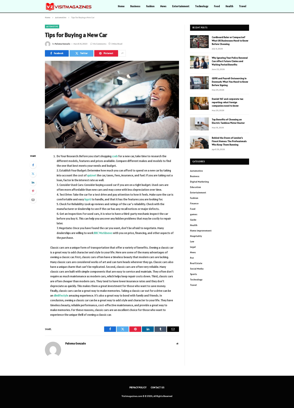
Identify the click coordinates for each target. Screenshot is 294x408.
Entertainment (180, 6)
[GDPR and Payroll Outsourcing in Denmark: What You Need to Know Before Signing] (199, 82)
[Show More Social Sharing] (122, 53)
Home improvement (200, 230)
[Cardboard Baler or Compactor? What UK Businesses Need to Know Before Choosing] (199, 41)
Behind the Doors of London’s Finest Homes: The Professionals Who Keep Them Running (229, 141)
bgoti (88, 199)
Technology (201, 6)
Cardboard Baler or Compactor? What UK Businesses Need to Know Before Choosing (230, 41)
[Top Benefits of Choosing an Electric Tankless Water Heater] (199, 123)
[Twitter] (33, 173)
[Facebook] (33, 165)
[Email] (33, 199)
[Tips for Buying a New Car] (112, 104)
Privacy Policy (137, 387)
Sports (193, 274)
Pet (192, 257)
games (193, 214)
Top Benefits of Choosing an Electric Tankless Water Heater (228, 121)
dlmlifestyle (61, 295)
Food (217, 6)
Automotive (52, 26)
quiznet (91, 175)
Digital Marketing (199, 181)
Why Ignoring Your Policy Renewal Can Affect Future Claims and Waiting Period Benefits (230, 61)
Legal (193, 246)
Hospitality (196, 236)
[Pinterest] (33, 191)
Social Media (196, 268)
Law (192, 241)
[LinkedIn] (33, 182)
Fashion (150, 6)
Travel (242, 6)
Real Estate (196, 263)
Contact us (158, 387)
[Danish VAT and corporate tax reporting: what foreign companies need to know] (199, 103)
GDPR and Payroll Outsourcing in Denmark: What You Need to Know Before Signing (230, 82)
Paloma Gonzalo (62, 43)
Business (135, 6)
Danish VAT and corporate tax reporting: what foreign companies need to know (227, 102)
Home (121, 6)
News (163, 6)
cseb (115, 156)
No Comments (99, 43)
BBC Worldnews (103, 233)
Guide (193, 219)
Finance (194, 203)
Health (229, 6)
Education (195, 187)
